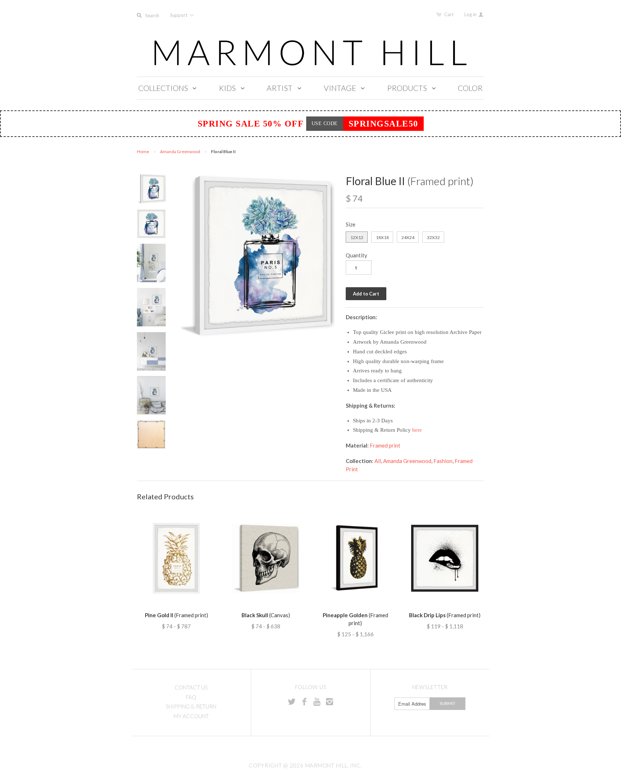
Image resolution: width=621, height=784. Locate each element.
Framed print (385, 445)
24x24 (407, 237)
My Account (191, 716)
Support (179, 15)
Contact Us (191, 687)
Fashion (442, 461)
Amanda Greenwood (180, 151)
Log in (471, 14)
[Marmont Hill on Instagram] (329, 701)
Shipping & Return (191, 706)
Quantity (356, 255)
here (417, 430)
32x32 (433, 237)
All (377, 461)
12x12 (356, 237)
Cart (449, 14)
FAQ (191, 697)
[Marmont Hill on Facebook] (304, 701)
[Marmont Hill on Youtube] (317, 701)
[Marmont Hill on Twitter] (292, 701)
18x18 (382, 237)
